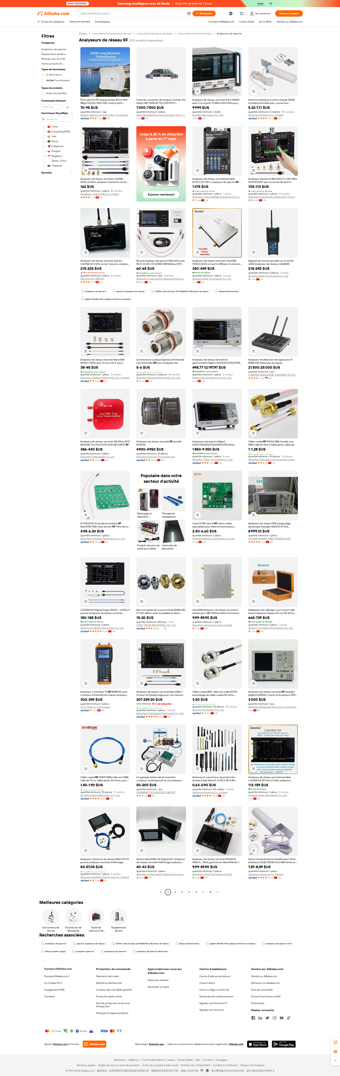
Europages (221, 1059)
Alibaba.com (236, 1044)
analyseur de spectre (95, 291)
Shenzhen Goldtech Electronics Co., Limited (104, 377)
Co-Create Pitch (53, 983)
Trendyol (207, 1059)
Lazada (170, 1059)
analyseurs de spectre (115, 951)
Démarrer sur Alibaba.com (265, 983)
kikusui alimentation (229, 291)
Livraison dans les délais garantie (114, 989)
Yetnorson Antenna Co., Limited (265, 115)
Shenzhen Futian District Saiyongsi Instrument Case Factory (161, 278)
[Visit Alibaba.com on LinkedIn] (260, 1018)
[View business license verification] (202, 1070)
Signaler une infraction (211, 1009)
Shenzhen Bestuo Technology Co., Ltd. (213, 538)
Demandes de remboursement (216, 996)
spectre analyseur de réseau (130, 291)
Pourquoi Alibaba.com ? (57, 976)
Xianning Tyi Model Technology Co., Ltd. (102, 628)
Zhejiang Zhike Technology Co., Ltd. (211, 278)
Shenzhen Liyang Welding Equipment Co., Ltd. (217, 196)
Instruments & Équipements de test (112, 33)
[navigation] (57, 463)
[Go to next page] (217, 892)
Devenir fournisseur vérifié (265, 996)
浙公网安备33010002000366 (227, 1070)
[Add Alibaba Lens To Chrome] (94, 1044)
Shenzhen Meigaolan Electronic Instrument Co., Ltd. (273, 707)
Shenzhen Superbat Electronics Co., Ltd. (158, 377)
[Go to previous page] (161, 892)
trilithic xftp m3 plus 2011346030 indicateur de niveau (182, 291)
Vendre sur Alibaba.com (264, 976)
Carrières (49, 996)
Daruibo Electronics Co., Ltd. (207, 115)
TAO (197, 1059)
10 (210, 892)
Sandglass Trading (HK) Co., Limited (99, 194)
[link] (335, 1042)
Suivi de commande (262, 989)
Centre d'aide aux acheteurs (214, 976)
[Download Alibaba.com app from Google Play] (284, 1044)
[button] (189, 13)
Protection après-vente (109, 996)
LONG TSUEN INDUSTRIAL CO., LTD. (156, 625)
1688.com (133, 1059)
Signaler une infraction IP (213, 1003)
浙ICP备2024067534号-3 (260, 1070)
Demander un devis (158, 986)
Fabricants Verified (158, 980)
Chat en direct (207, 983)
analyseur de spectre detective (152, 951)
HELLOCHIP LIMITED (92, 278)
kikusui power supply (55, 951)
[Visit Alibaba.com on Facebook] (253, 1018)
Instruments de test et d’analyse (154, 33)
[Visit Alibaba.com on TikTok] (289, 1018)
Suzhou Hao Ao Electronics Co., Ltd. (211, 377)
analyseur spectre (85, 951)
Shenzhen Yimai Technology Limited (212, 625)
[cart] (242, 14)
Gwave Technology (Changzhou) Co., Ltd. (270, 628)
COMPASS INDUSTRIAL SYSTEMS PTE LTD (271, 374)
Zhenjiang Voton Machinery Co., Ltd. (100, 795)
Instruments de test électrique (195, 33)
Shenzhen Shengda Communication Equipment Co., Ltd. (273, 459)
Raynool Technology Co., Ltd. (208, 709)
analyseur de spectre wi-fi (278, 943)
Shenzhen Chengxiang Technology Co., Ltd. (160, 713)
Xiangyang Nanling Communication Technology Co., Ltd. (161, 115)
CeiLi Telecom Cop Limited (95, 707)
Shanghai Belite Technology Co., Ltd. (268, 276)
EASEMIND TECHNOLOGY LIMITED (155, 792)
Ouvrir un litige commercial (214, 989)
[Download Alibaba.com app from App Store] (257, 1044)
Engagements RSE (54, 989)
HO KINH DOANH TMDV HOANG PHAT (269, 538)
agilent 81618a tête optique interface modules (108, 299)
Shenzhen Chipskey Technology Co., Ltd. (102, 538)
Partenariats (257, 1003)
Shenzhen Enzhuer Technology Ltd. (155, 456)
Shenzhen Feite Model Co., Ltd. (97, 456)
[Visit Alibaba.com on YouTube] (281, 1018)
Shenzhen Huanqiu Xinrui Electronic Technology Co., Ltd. (273, 196)
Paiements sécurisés (107, 976)
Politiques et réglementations (112, 1013)
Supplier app (156, 1044)
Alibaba (83, 33)
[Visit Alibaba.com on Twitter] (267, 1018)
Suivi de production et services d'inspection (113, 1005)
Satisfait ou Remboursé (109, 983)
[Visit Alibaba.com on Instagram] (274, 1018)
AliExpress (119, 1059)
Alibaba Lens (60, 1044)
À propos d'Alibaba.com (58, 968)
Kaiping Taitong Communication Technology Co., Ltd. (105, 115)
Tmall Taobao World (152, 1059)
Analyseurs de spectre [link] (229, 33)
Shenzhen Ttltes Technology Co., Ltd (212, 459)
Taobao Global (184, 1059)
